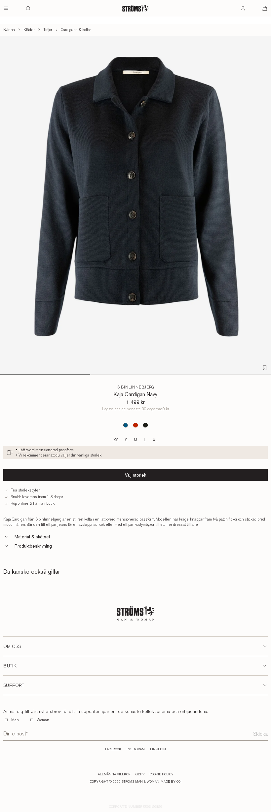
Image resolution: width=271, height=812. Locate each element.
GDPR (140, 774)
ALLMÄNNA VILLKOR (114, 774)
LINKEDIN (158, 749)
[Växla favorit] (265, 368)
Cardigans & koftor (76, 29)
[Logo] (135, 8)
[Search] (28, 8)
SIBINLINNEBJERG (135, 387)
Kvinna (9, 29)
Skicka (260, 733)
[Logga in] (243, 8)
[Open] (6, 8)
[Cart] (265, 8)
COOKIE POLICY (162, 774)
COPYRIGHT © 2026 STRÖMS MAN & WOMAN (124, 782)
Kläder (29, 29)
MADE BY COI (171, 782)
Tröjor (47, 29)
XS (115, 440)
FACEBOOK (113, 749)
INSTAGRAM (136, 749)
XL (155, 440)
